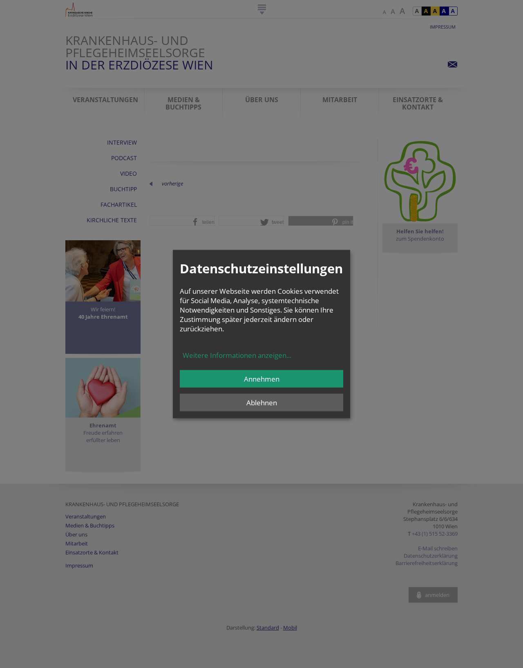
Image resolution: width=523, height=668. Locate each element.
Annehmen (261, 379)
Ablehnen (261, 402)
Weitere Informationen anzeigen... (237, 355)
